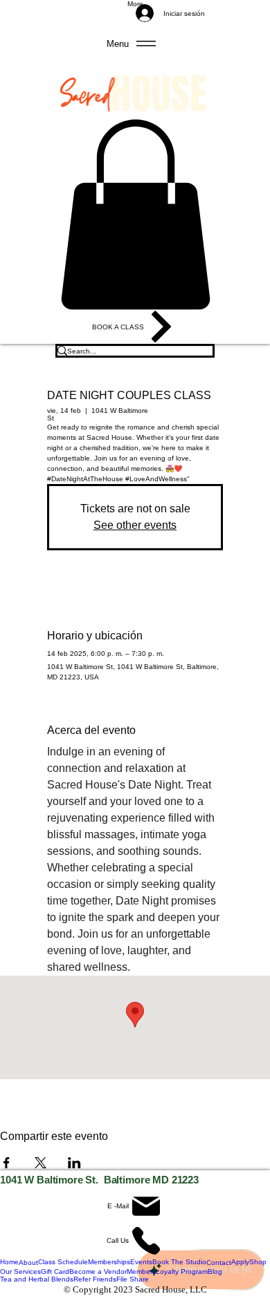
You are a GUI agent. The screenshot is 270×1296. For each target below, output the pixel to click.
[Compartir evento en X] (40, 1162)
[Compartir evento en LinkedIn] (74, 1162)
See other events (135, 525)
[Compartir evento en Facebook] (6, 1162)
